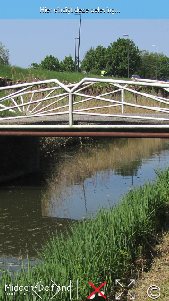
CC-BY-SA (14, 297)
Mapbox (61, 297)
